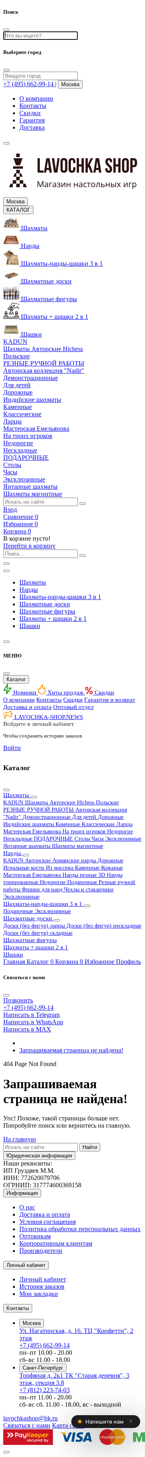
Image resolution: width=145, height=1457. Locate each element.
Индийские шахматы (29, 824)
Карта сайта (68, 1425)
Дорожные (111, 817)
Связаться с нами (26, 1425)
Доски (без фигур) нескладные (103, 926)
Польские (107, 803)
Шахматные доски (44, 604)
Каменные (69, 824)
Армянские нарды (74, 861)
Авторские (38, 861)
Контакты (32, 105)
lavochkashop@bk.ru (30, 1418)
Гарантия (32, 120)
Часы (98, 839)
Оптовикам (35, 1236)
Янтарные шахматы (27, 846)
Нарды (28, 589)
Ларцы (124, 824)
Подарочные (83, 882)
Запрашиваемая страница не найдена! (71, 1050)
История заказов (41, 1286)
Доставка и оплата (27, 707)
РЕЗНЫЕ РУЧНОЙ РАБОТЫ (39, 810)
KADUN (14, 803)
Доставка (32, 127)
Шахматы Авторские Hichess (60, 803)
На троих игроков (84, 832)
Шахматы (32, 582)
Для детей (85, 817)
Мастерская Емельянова (32, 832)
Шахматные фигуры (47, 611)
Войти (12, 747)
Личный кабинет (42, 1279)
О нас (27, 1207)
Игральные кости (24, 868)
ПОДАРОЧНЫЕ (54, 839)
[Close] (6, 70)
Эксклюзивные (123, 839)
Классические (99, 824)
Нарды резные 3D (84, 875)
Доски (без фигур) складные (37, 933)
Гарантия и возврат (109, 699)
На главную (19, 1139)
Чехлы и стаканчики (89, 890)
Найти (90, 1147)
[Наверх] (6, 1452)
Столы (83, 839)
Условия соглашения (47, 1221)
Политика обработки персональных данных (80, 1229)
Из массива (60, 868)
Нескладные (18, 839)
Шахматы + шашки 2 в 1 (53, 618)
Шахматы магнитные (77, 846)
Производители (40, 1250)
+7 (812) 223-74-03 (44, 1390)
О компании (36, 98)
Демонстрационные (47, 817)
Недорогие (120, 832)
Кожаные (112, 868)
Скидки (30, 113)
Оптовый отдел (73, 707)
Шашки (29, 625)
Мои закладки (38, 1293)
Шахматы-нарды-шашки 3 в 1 (60, 596)
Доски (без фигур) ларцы (34, 926)
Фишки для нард (43, 890)
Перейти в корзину (29, 545)
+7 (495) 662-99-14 (44, 1345)
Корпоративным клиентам (55, 1243)
